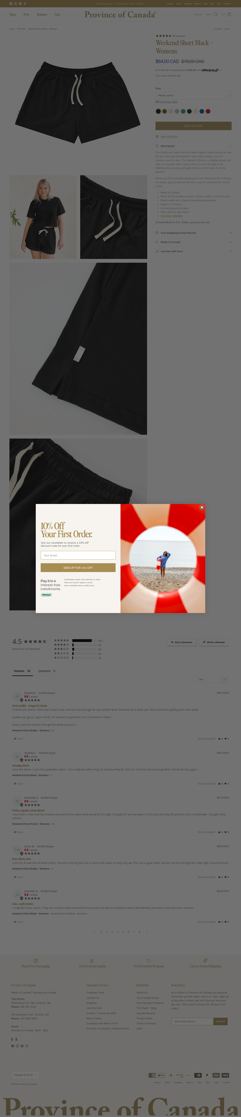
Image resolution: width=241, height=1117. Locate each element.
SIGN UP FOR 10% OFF (78, 568)
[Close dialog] (202, 507)
